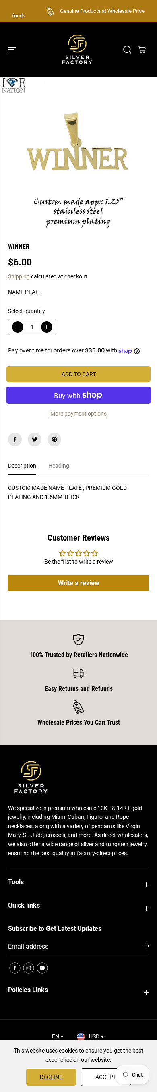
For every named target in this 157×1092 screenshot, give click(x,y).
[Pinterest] (54, 439)
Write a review (78, 583)
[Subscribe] (146, 947)
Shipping (19, 276)
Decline (51, 1077)
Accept (105, 1077)
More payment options (78, 413)
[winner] (78, 153)
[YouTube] (42, 968)
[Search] (127, 49)
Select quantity (26, 311)
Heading (58, 465)
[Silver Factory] (76, 49)
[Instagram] (28, 968)
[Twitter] (34, 439)
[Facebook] (15, 439)
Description (22, 465)
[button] (13, 49)
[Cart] (141, 49)
